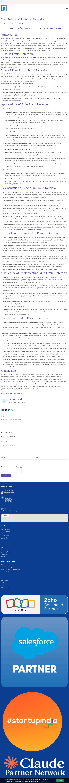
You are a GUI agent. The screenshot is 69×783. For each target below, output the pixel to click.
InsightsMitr (4, 554)
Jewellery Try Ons (5, 551)
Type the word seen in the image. (10, 467)
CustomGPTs (4, 538)
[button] (2, 2)
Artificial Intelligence (15, 419)
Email (36, 457)
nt (8, 549)
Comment (4, 441)
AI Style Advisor (5, 535)
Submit (6, 476)
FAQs (2, 582)
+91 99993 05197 (9, 490)
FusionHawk (19, 23)
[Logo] (4, 8)
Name (3, 457)
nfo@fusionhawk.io (9, 492)
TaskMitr (3, 547)
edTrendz (4, 533)
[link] (3, 410)
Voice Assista (4, 549)
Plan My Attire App (5, 531)
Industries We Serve (6, 572)
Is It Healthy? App (5, 537)
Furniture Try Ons (5, 552)
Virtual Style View (5, 529)
